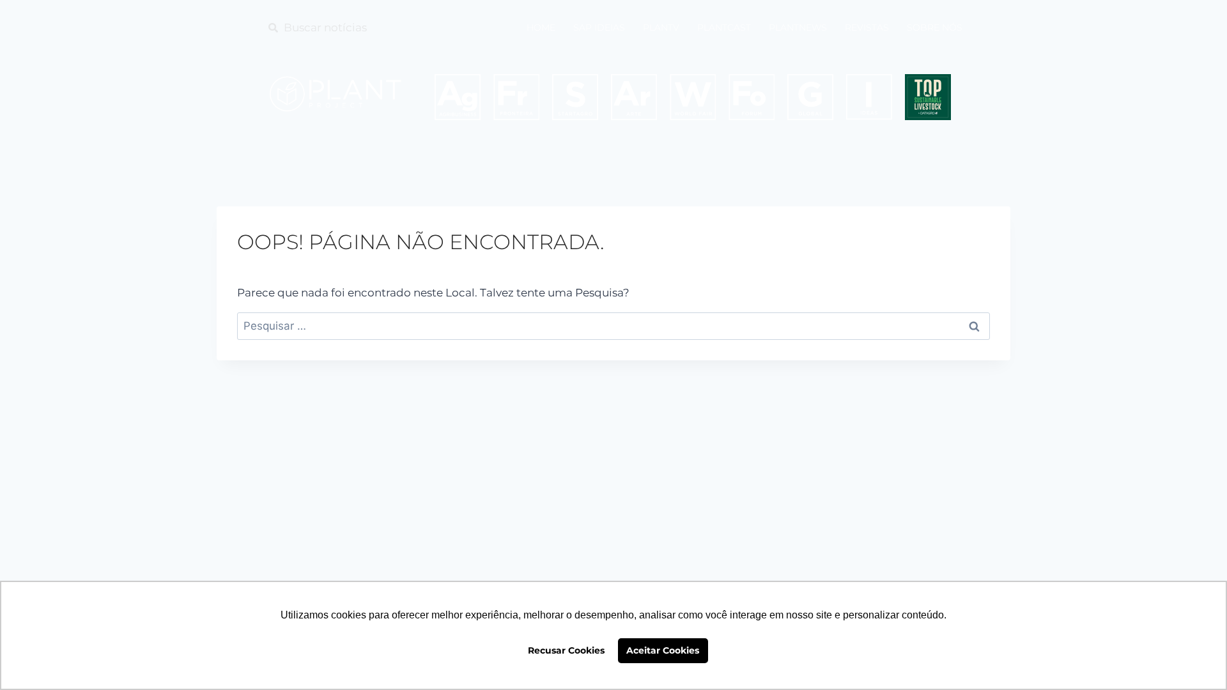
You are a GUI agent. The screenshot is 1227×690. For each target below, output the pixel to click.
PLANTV (661, 27)
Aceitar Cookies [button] (662, 650)
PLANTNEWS (798, 27)
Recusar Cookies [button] (566, 650)
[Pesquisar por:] (613, 325)
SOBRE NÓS (934, 27)
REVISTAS (867, 27)
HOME (541, 27)
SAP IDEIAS (599, 27)
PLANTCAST (724, 27)
